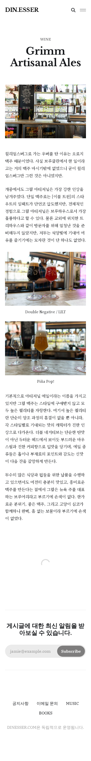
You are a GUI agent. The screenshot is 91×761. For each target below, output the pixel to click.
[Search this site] (73, 10)
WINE (45, 39)
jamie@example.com (45, 651)
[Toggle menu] (83, 10)
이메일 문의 (47, 703)
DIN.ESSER (22, 10)
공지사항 (20, 703)
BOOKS (45, 712)
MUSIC (72, 703)
